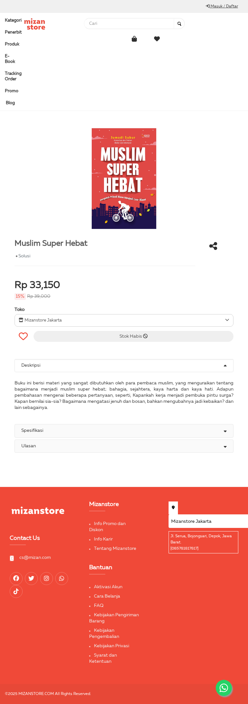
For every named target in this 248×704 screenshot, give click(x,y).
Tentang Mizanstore (115, 548)
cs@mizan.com (35, 557)
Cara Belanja (107, 596)
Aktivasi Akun (108, 587)
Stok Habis (131, 336)
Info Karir (103, 539)
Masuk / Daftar (224, 6)
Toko (20, 309)
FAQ (99, 605)
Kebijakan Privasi (111, 646)
